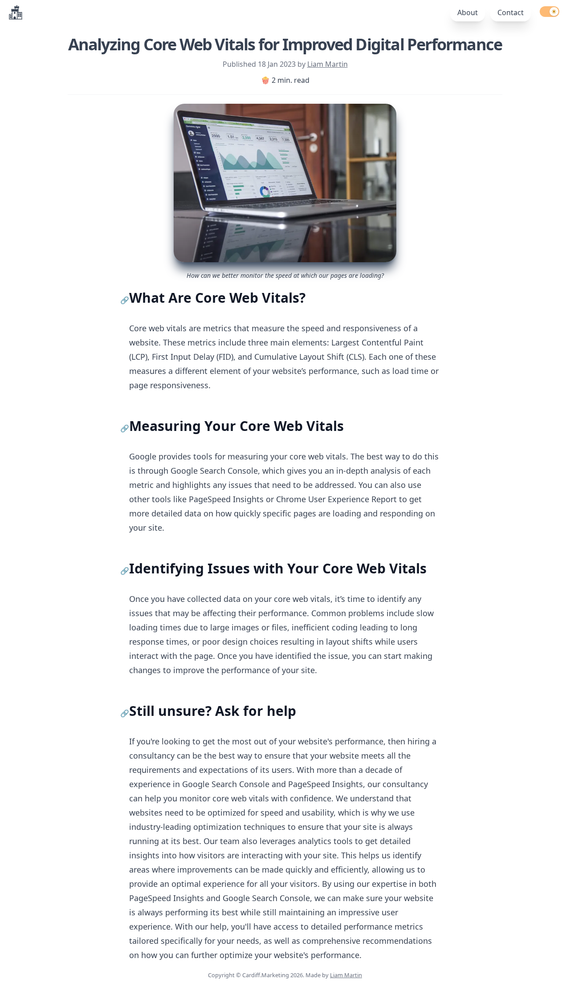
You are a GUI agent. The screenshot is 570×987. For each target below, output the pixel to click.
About (467, 12)
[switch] (549, 11)
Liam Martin (327, 64)
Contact (510, 12)
